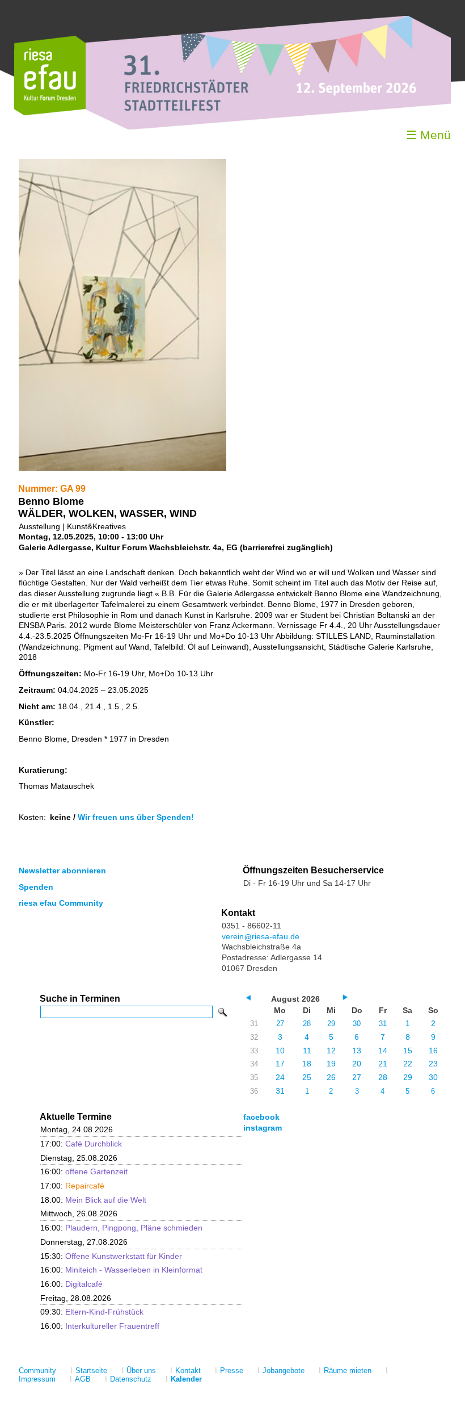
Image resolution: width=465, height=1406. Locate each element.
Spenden (36, 887)
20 (356, 1063)
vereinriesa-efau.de (260, 936)
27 (280, 1023)
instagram (262, 1127)
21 (382, 1063)
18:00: (93, 1199)
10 (280, 1050)
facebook (261, 1117)
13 (356, 1050)
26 (331, 1077)
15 (407, 1050)
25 (306, 1077)
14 (382, 1050)
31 (383, 1023)
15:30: (111, 1256)
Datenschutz (130, 1379)
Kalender (186, 1379)
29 (331, 1023)
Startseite (91, 1370)
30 (357, 1023)
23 (433, 1063)
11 (307, 1050)
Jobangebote (284, 1370)
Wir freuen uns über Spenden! (136, 817)
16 (433, 1050)
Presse (231, 1370)
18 (306, 1063)
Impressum (37, 1379)
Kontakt (188, 1370)
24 (280, 1077)
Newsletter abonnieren (62, 870)
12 (331, 1050)
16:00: (84, 1171)
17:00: (81, 1143)
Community (37, 1370)
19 (331, 1063)
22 (407, 1063)
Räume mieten (347, 1370)
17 (280, 1063)
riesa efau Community (61, 902)
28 (307, 1023)
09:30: (91, 1311)
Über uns (141, 1370)
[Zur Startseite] (50, 112)
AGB (83, 1379)
